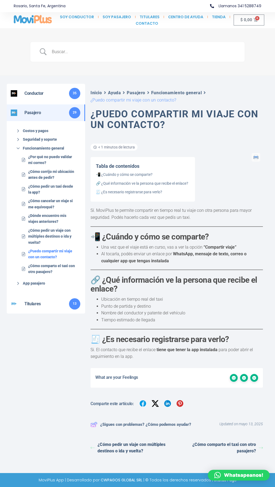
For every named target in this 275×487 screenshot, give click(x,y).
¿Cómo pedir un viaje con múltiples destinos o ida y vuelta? (49, 236)
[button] (239, 475)
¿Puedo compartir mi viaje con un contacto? (50, 254)
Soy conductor (77, 17)
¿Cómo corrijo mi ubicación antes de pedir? (51, 174)
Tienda (219, 17)
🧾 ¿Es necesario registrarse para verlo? (129, 192)
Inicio (96, 92)
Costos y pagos (35, 131)
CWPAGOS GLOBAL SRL (121, 480)
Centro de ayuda (185, 17)
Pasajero (136, 92)
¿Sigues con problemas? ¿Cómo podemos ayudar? (145, 424)
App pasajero (34, 283)
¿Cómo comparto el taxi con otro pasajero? (51, 269)
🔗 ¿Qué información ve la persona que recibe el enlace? (142, 183)
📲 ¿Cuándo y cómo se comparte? (124, 174)
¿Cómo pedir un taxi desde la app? (50, 189)
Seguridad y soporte (40, 139)
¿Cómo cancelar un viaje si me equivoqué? (50, 204)
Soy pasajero (117, 17)
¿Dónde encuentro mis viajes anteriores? (47, 218)
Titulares (150, 17)
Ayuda (114, 92)
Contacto (147, 23)
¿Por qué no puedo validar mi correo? (50, 160)
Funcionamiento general (43, 148)
